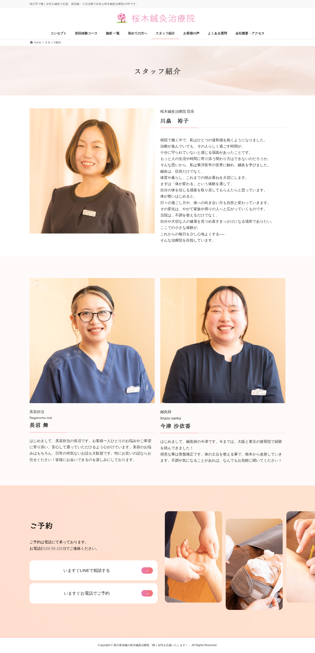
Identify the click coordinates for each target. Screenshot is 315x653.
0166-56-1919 (53, 548)
